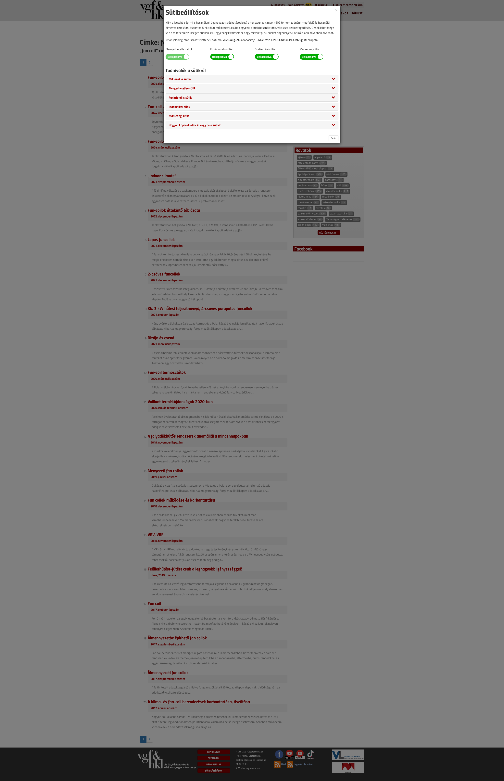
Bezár (333, 138)
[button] (180, 78)
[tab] (252, 79)
